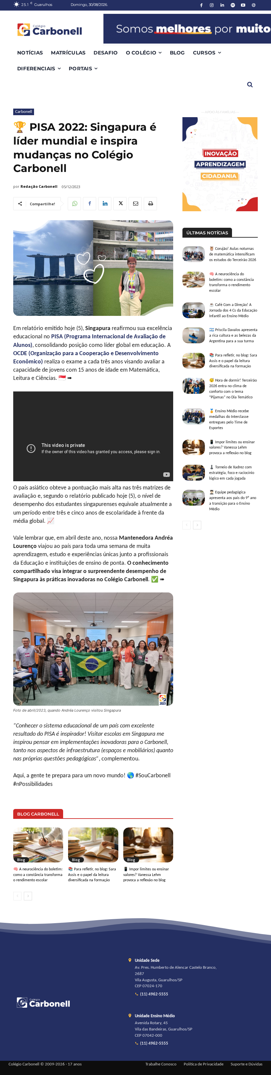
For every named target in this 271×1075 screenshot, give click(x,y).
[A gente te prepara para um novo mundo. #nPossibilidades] (58, 29)
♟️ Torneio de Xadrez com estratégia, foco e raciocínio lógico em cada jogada (231, 473)
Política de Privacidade (203, 1064)
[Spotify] (233, 5)
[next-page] (28, 896)
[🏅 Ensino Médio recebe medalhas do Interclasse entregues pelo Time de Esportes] (193, 416)
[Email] (135, 203)
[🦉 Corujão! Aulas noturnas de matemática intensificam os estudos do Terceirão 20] (193, 254)
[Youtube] (243, 5)
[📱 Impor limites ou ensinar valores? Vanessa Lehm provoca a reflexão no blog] (148, 844)
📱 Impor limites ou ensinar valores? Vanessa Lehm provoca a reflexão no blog (146, 875)
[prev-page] (17, 896)
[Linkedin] (222, 5)
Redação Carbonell (39, 186)
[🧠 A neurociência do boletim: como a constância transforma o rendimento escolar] (38, 844)
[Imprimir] (150, 203)
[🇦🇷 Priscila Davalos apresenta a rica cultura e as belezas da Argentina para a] (193, 335)
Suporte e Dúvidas (246, 1064)
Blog (21, 859)
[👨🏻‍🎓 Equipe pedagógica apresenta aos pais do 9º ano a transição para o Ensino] (193, 498)
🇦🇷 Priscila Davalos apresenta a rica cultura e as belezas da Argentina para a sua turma (233, 335)
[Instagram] (212, 5)
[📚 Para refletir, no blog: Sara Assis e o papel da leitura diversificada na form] (93, 844)
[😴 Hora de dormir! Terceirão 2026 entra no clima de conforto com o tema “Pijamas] (193, 386)
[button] (250, 84)
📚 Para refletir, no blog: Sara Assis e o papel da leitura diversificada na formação (92, 875)
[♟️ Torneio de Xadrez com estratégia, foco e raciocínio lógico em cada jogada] (193, 473)
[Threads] (254, 5)
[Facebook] (201, 5)
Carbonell (23, 112)
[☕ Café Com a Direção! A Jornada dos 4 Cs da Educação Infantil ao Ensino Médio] (193, 310)
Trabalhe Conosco (160, 1064)
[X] (120, 203)
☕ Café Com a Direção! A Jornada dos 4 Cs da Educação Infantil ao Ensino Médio (233, 310)
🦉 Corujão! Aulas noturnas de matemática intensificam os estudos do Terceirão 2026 (232, 254)
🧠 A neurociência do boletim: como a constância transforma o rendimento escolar (37, 875)
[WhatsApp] (74, 203)
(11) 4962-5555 (154, 994)
